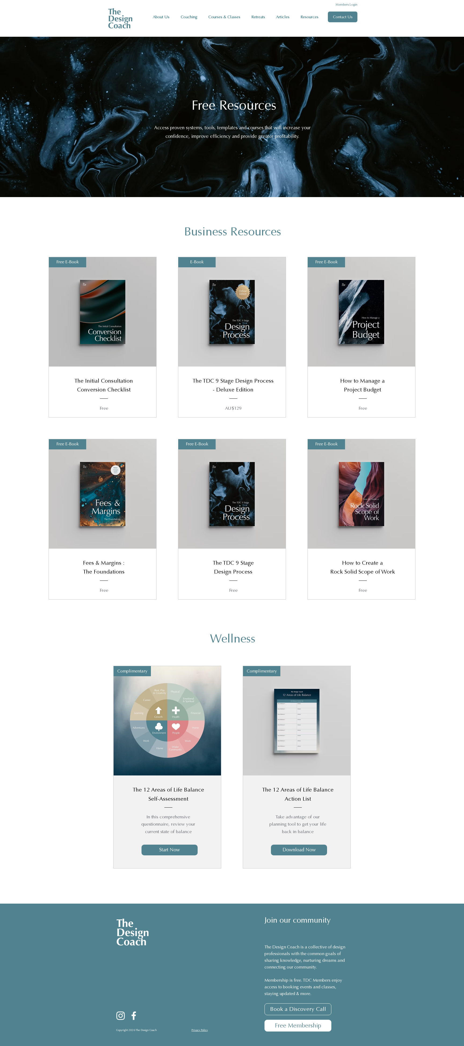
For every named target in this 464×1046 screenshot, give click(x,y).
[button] (190, 17)
